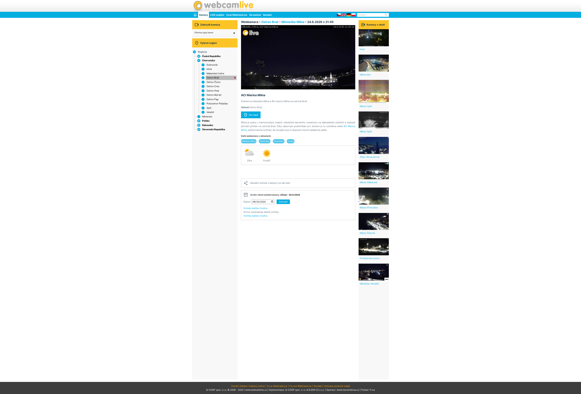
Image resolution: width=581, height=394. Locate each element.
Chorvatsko (208, 60)
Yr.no (372, 389)
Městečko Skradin (369, 283)
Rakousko (207, 125)
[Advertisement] (353, 5)
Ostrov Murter (214, 94)
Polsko (206, 120)
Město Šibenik (367, 233)
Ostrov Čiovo (213, 82)
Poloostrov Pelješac (217, 103)
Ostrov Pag (212, 99)
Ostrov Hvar (213, 90)
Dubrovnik (212, 64)
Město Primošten (369, 207)
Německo (207, 116)
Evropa (291, 141)
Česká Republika (211, 56)
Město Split (366, 106)
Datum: (247, 201)
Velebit (210, 112)
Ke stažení (255, 14)
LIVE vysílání (217, 14)
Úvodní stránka (239, 386)
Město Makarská (368, 182)
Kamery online (257, 386)
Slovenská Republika (213, 129)
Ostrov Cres (213, 86)
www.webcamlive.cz (256, 389)
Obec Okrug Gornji (370, 156)
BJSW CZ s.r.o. (316, 389)
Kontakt (267, 14)
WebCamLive (223, 6)
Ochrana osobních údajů (337, 386)
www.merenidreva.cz (348, 389)
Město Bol (365, 74)
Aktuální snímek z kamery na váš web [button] (266, 183)
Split (209, 107)
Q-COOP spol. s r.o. (295, 389)
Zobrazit (283, 201)
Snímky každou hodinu (255, 208)
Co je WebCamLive (236, 14)
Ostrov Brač (213, 77)
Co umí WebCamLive (300, 386)
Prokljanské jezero (370, 258)
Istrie (209, 69)
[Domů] (195, 15)
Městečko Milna (292, 22)
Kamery (203, 14)
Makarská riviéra (215, 73)
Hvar (362, 49)
